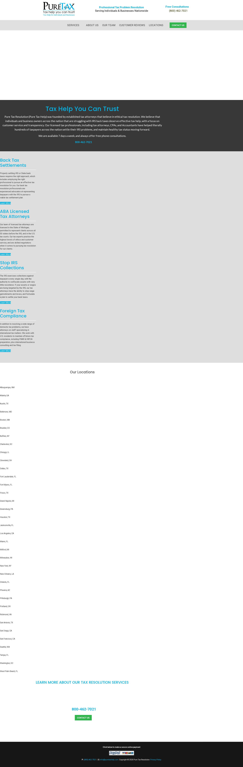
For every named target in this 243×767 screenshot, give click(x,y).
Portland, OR (5, 606)
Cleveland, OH (6, 460)
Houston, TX (5, 517)
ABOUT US (92, 25)
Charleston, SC (6, 444)
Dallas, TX (4, 468)
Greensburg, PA (6, 509)
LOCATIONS (156, 25)
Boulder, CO (5, 428)
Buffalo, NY (4, 436)
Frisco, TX (4, 493)
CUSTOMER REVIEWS (132, 25)
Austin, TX (4, 403)
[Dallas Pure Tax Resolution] (59, 9)
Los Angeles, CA (7, 533)
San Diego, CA (6, 631)
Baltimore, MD (6, 412)
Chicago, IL (4, 452)
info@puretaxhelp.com (109, 760)
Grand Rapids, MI (7, 501)
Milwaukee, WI (6, 558)
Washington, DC (6, 663)
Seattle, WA (5, 647)
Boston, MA (5, 420)
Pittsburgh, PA (6, 598)
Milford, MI (4, 549)
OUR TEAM (108, 25)
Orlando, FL (4, 582)
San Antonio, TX (6, 622)
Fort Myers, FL (6, 485)
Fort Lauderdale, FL (8, 476)
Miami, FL (4, 541)
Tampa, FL (4, 655)
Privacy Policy (155, 760)
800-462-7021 (83, 142)
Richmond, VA (5, 614)
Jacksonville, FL (7, 525)
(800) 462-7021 (178, 10)
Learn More (5, 203)
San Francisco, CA (7, 639)
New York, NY (5, 566)
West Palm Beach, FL (9, 671)
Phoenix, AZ (5, 590)
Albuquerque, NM (7, 387)
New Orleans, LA (7, 574)
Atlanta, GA (4, 395)
